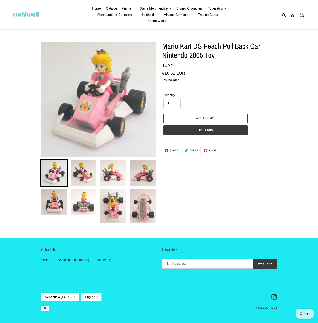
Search (46, 260)
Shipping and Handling (73, 260)
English (90, 297)
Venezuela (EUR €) (58, 297)
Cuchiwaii (271, 308)
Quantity (169, 95)
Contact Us (104, 260)
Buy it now (206, 130)
